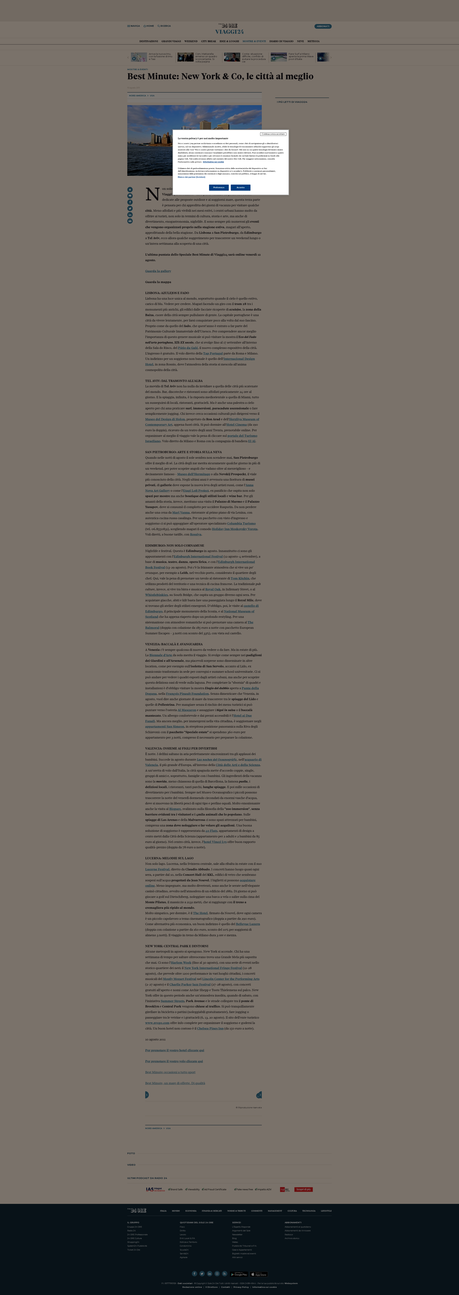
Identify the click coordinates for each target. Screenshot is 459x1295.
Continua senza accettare (273, 134)
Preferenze (218, 187)
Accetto (241, 187)
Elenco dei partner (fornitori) (191, 177)
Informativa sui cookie (213, 162)
